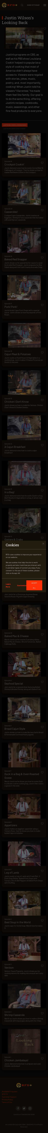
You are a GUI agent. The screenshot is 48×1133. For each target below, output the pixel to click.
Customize (21, 585)
